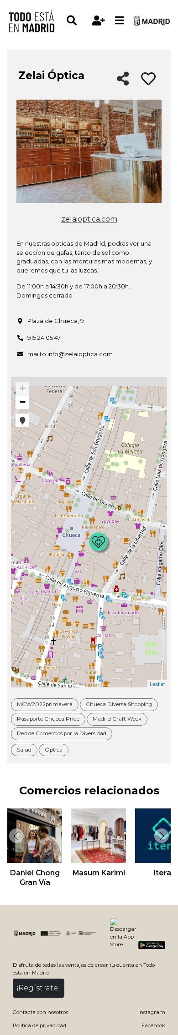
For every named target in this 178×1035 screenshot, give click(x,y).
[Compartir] (123, 79)
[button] (22, 420)
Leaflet (157, 683)
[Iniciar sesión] (98, 20)
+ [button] (23, 388)
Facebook (153, 1025)
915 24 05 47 (44, 337)
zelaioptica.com (89, 219)
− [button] (23, 402)
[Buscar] (77, 20)
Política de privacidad (39, 1025)
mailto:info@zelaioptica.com (70, 354)
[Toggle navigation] (119, 21)
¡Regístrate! (38, 988)
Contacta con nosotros (40, 1012)
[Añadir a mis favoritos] (148, 79)
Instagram (151, 1012)
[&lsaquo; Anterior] (15, 835)
